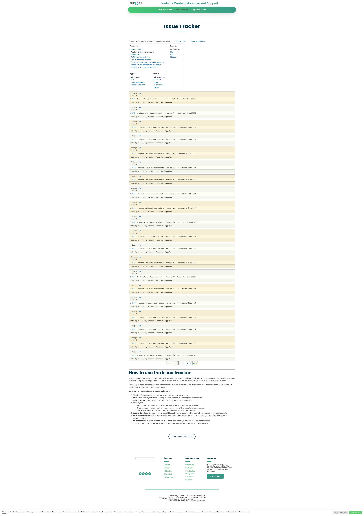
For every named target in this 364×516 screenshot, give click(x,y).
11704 (134, 153)
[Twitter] (140, 473)
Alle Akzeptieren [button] (355, 513)
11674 (134, 263)
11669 (133, 289)
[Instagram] (143, 473)
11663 (133, 329)
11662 (133, 343)
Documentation (165, 10)
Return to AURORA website (182, 436)
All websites (136, 54)
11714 (133, 99)
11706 (133, 139)
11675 (133, 248)
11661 (133, 355)
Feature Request (138, 85)
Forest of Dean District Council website (147, 62)
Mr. (140, 93)
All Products (136, 49)
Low (171, 54)
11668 (133, 303)
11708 (133, 127)
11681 (133, 222)
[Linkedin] (149, 473)
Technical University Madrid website (146, 65)
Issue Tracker (182, 10)
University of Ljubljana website (143, 67)
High (172, 52)
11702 (133, 168)
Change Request (138, 82)
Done (156, 82)
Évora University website (141, 59)
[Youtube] (146, 473)
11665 (133, 317)
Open (156, 87)
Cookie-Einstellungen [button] (340, 513)
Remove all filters (198, 41)
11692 (133, 194)
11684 (134, 208)
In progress (159, 85)
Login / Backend (199, 10)
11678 (133, 236)
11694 (134, 180)
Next (195, 363)
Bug (132, 80)
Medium (173, 57)
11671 (133, 277)
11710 (133, 113)
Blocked (157, 80)
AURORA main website (140, 57)
